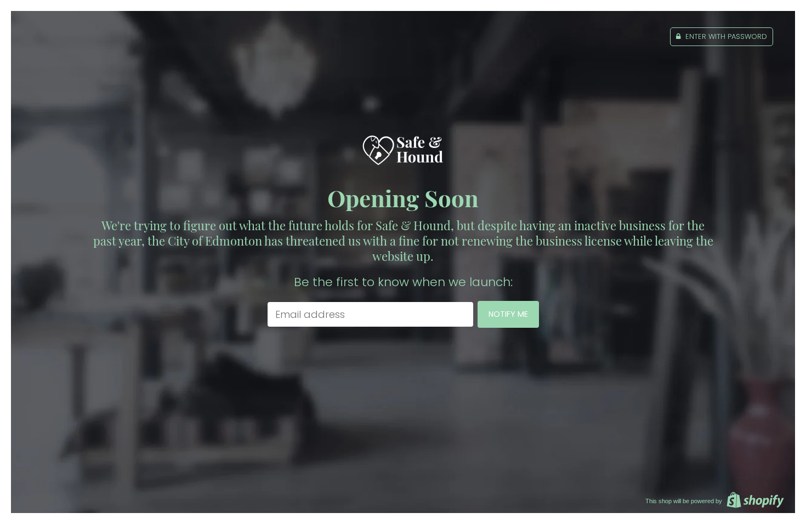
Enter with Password (725, 36)
